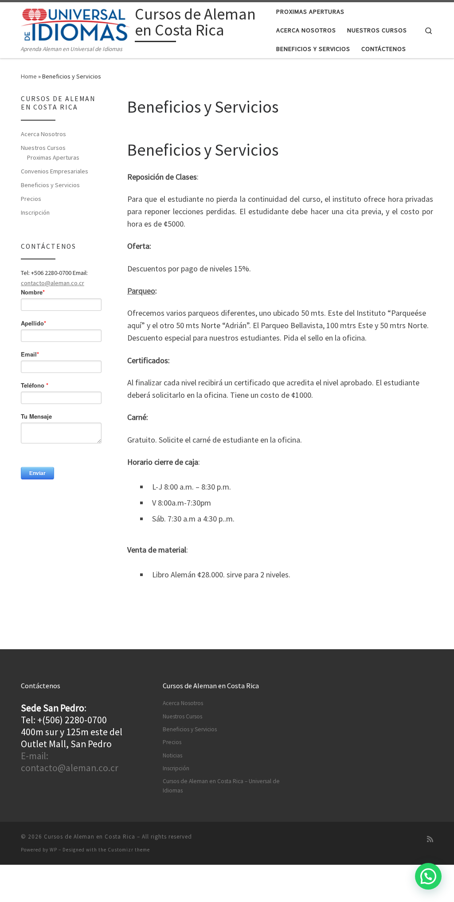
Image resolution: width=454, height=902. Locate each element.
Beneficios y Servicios (50, 185)
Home (29, 76)
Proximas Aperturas (53, 157)
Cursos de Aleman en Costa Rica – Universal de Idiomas (221, 785)
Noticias (172, 755)
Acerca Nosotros (43, 134)
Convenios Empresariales (54, 171)
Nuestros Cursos (43, 148)
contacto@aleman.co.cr (52, 283)
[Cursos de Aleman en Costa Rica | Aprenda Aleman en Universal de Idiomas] (76, 23)
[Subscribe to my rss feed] (430, 839)
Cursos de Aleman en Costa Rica (89, 836)
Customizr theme (129, 850)
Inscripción (35, 212)
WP (53, 850)
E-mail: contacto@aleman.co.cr (69, 762)
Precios (31, 199)
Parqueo (141, 291)
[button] (428, 876)
